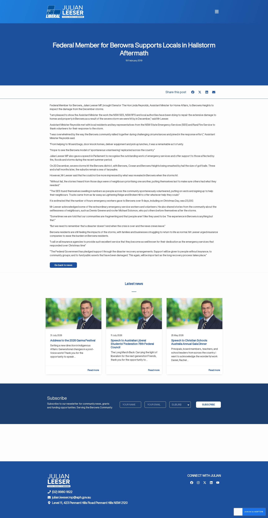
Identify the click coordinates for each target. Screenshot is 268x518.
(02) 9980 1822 (62, 491)
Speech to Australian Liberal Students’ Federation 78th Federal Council (132, 344)
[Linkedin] (211, 482)
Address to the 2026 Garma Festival (72, 340)
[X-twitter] (205, 482)
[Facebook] (192, 482)
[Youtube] (218, 482)
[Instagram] (198, 482)
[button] (192, 92)
